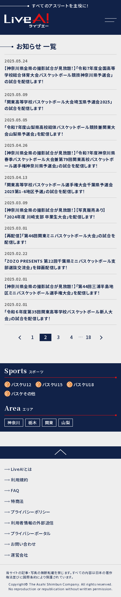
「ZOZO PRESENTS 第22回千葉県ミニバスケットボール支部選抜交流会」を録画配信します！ (60, 264)
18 (88, 337)
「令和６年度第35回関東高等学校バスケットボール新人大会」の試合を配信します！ (58, 315)
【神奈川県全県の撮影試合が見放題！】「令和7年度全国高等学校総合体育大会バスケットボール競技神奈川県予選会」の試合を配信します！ (59, 74)
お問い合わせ (23, 544)
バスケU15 (52, 384)
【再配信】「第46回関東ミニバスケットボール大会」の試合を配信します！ (59, 239)
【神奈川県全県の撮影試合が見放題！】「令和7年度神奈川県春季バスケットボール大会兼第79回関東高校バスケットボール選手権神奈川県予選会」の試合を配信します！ (59, 159)
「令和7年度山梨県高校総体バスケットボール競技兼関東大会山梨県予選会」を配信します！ (59, 130)
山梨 (65, 422)
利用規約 (19, 480)
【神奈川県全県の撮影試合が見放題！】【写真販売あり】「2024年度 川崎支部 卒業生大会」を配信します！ (54, 213)
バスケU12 (21, 384)
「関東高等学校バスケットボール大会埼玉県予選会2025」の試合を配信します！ (58, 105)
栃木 (32, 422)
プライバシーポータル (31, 533)
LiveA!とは (21, 469)
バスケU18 (83, 384)
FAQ (15, 490)
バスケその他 (23, 394)
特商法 (17, 501)
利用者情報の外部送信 (32, 523)
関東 (49, 422)
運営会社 (19, 555)
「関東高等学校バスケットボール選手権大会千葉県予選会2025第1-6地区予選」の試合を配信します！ (58, 188)
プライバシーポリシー (31, 512)
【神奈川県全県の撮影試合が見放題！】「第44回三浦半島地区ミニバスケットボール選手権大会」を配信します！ (59, 289)
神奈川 (13, 422)
